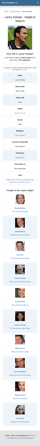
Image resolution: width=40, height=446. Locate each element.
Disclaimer (29, 438)
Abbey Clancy (20, 395)
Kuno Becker (20, 301)
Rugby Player (20, 157)
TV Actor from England (20, 211)
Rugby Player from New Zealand (17, 180)
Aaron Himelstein (20, 371)
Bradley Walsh (20, 208)
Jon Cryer (20, 255)
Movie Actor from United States (20, 282)
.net (10, 3)
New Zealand (20, 135)
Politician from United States (20, 235)
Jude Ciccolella (20, 278)
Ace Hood (20, 418)
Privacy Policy (20, 438)
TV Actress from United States (20, 328)
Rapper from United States (20, 422)
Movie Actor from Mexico (20, 305)
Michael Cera (20, 348)
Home (6, 11)
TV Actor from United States (20, 258)
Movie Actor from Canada (20, 352)
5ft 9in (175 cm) (20, 113)
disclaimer (24, 69)
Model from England (20, 398)
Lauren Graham (20, 325)
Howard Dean (20, 231)
